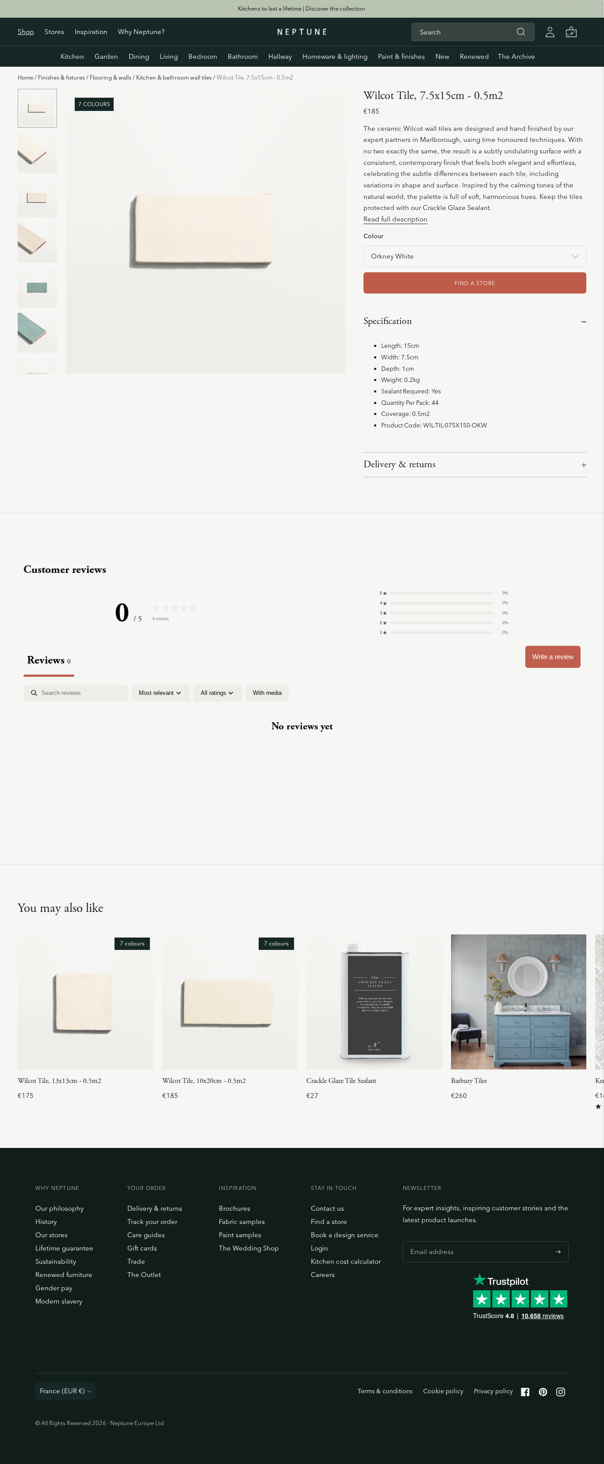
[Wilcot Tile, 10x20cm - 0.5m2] (230, 1002)
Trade (136, 1261)
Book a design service (344, 1235)
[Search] (521, 31)
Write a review (552, 656)
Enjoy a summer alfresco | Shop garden (301, 8)
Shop (26, 31)
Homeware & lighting (334, 56)
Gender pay (53, 1288)
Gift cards (142, 1248)
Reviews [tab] (49, 660)
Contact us (327, 1208)
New (442, 56)
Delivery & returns (399, 464)
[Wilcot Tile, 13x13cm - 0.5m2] (85, 1002)
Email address (430, 1241)
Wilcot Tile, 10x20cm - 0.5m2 (204, 1081)
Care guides (146, 1235)
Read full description (395, 219)
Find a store (329, 1221)
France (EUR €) (62, 1391)
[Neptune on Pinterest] (543, 1394)
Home (25, 77)
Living (169, 56)
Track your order (152, 1221)
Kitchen (72, 56)
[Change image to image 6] (37, 333)
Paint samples (240, 1235)
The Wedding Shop (249, 1248)
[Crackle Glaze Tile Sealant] (374, 1002)
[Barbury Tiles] (519, 1002)
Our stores (51, 1235)
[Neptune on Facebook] (525, 1394)
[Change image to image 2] (37, 152)
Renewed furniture (63, 1274)
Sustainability (55, 1261)
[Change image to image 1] (37, 108)
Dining (139, 56)
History (46, 1221)
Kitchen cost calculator (346, 1261)
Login (319, 1248)
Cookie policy (443, 1391)
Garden (106, 56)
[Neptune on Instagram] (560, 1394)
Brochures (234, 1208)
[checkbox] (267, 693)
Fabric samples (242, 1221)
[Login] (550, 32)
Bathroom (243, 56)
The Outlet (144, 1274)
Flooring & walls (110, 77)
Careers (323, 1274)
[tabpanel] (302, 754)
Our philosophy (59, 1208)
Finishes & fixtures (61, 77)
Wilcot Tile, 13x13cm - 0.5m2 (59, 1081)
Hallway (280, 56)
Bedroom (202, 56)
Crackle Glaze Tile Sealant (341, 1081)
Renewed (474, 56)
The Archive (516, 56)
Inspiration (91, 31)
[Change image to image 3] (37, 197)
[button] (444, 593)
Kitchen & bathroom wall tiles (174, 77)
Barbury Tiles (469, 1081)
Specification (387, 321)
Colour (373, 236)
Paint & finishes (401, 56)
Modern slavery (58, 1301)
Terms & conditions (385, 1391)
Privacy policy (493, 1391)
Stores (54, 31)
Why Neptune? (141, 31)
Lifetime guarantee (64, 1248)
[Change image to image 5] (37, 288)
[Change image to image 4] (37, 243)
